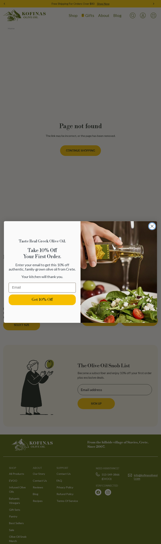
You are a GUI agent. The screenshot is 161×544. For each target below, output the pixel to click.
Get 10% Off (42, 299)
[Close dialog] (152, 226)
